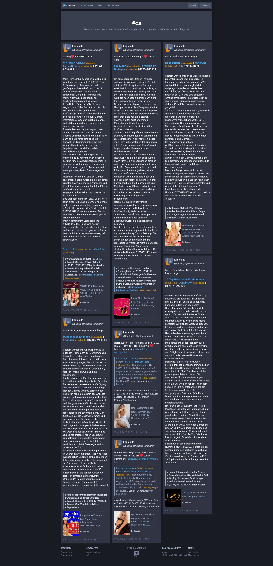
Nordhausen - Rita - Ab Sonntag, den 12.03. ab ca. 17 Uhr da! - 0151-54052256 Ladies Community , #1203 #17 (136, 371)
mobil (145, 377)
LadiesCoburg (78, 66)
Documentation (93, 552)
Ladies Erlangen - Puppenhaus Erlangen (85, 419)
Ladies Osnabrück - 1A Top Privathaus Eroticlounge (187, 377)
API (87, 555)
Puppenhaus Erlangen (83, 336)
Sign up (205, 5)
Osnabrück (192, 282)
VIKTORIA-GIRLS (79, 62)
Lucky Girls (127, 65)
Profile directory (86, 5)
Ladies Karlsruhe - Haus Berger (187, 137)
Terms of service (67, 552)
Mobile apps (113, 5)
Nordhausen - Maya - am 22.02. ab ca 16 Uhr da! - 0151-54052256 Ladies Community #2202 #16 (136, 479)
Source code (193, 552)
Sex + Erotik (75, 249)
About (100, 5)
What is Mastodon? (136, 548)
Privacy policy (67, 555)
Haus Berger (179, 62)
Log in (193, 5)
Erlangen (74, 340)
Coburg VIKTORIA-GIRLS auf (85, 167)
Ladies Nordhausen (134, 358)
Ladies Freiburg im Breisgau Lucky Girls (136, 173)
